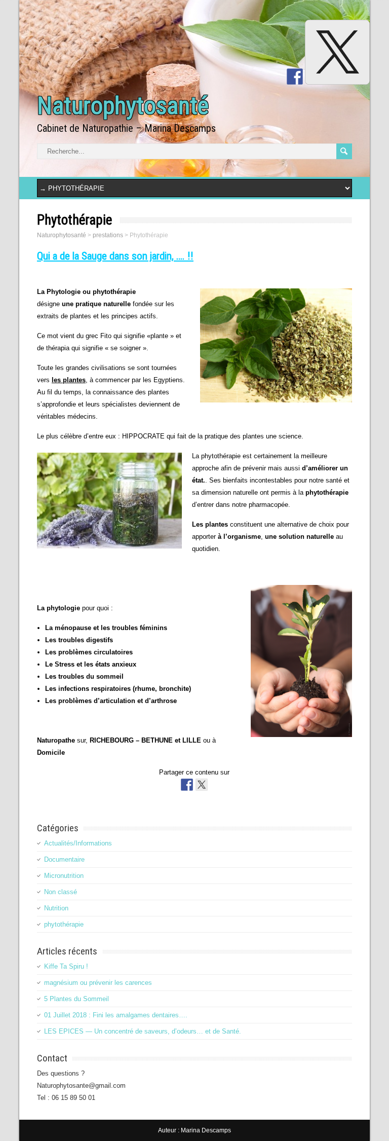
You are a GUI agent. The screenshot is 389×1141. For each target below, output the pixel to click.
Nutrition (56, 908)
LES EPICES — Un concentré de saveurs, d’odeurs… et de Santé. (142, 1031)
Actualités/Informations (78, 843)
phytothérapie (64, 924)
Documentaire (64, 859)
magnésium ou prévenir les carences (98, 982)
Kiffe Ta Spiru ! (66, 966)
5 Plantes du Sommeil (76, 999)
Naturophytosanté (123, 105)
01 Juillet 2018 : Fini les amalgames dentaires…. (115, 1015)
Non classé (60, 892)
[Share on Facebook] (187, 785)
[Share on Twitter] (202, 785)
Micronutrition (64, 875)
